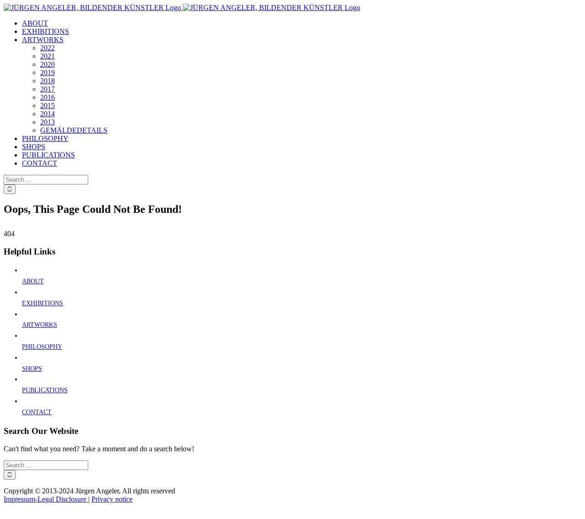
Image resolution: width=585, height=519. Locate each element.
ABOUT (33, 281)
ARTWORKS (39, 324)
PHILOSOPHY (42, 346)
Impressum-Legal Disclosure (46, 499)
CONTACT (37, 412)
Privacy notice (112, 499)
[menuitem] (35, 23)
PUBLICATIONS (45, 390)
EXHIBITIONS (42, 303)
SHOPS (32, 368)
